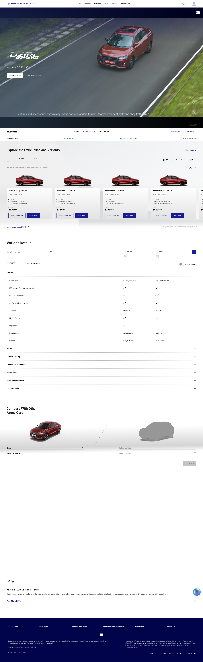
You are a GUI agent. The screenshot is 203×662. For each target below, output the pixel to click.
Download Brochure (34, 75)
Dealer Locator (176, 131)
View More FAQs (14, 601)
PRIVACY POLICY (167, 653)
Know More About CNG (16, 227)
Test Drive (190, 131)
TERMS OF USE (153, 653)
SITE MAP (180, 653)
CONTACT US (191, 653)
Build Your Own (17, 215)
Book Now (33, 215)
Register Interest (15, 75)
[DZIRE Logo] (13, 132)
